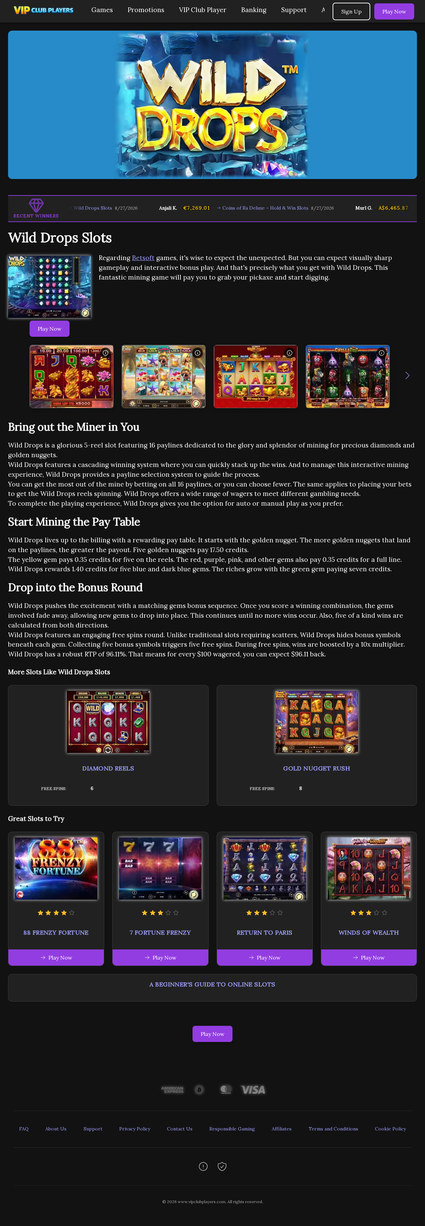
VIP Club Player (202, 10)
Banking (253, 10)
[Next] (407, 376)
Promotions (146, 10)
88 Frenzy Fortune (56, 932)
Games (102, 10)
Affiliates (282, 1129)
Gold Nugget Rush (316, 768)
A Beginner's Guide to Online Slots (212, 984)
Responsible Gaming (232, 1129)
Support (294, 10)
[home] (44, 17)
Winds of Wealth (369, 932)
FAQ (24, 1129)
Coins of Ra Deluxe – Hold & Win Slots (238, 208)
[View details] (105, 353)
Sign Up (351, 11)
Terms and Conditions (333, 1129)
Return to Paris (265, 932)
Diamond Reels (108, 768)
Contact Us (180, 1129)
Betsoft (143, 258)
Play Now (394, 11)
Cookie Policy (390, 1129)
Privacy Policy (134, 1129)
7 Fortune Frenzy (160, 932)
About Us (56, 1129)
